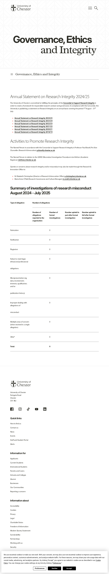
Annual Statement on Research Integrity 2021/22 (33, 126)
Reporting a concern (18, 491)
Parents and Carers (17, 471)
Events (12, 436)
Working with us (16, 543)
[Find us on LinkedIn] (44, 409)
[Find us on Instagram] (20, 409)
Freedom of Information (19, 526)
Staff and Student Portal (19, 440)
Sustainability (15, 535)
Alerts (12, 444)
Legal (12, 518)
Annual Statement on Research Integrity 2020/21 (33, 129)
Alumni (13, 479)
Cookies (13, 510)
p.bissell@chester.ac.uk (46, 150)
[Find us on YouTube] (36, 409)
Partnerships (15, 539)
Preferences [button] (57, 563)
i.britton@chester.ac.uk (27, 160)
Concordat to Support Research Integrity (78, 103)
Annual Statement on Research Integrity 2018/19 (33, 132)
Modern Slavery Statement (20, 531)
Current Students (16, 463)
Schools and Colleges (18, 475)
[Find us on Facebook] (11, 409)
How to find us (15, 423)
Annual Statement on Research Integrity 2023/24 (33, 121)
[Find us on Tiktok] (28, 409)
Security (13, 547)
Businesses (14, 483)
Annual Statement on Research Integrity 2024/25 (33, 118)
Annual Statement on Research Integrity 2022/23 (33, 123)
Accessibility (14, 506)
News (12, 432)
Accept (69, 568)
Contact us (14, 428)
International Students (18, 467)
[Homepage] (20, 8)
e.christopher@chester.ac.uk (75, 176)
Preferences (40, 568)
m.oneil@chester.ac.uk (71, 179)
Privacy (13, 514)
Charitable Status (16, 522)
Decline (54, 568)
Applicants (14, 459)
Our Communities (17, 487)
